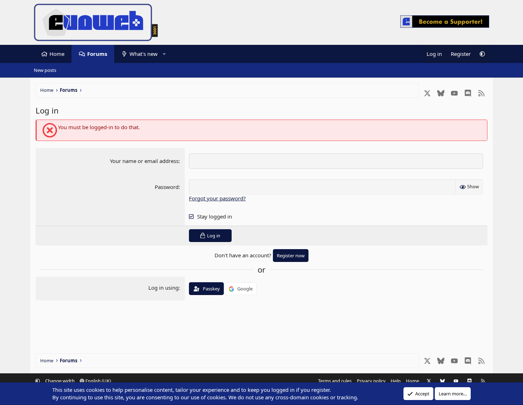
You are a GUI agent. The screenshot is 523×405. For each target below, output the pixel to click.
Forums (97, 53)
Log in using (163, 287)
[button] (164, 54)
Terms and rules (335, 381)
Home (56, 53)
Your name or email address (144, 160)
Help (396, 381)
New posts (45, 70)
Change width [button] (60, 381)
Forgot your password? (217, 198)
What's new (144, 53)
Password (167, 186)
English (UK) (97, 381)
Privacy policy (371, 381)
